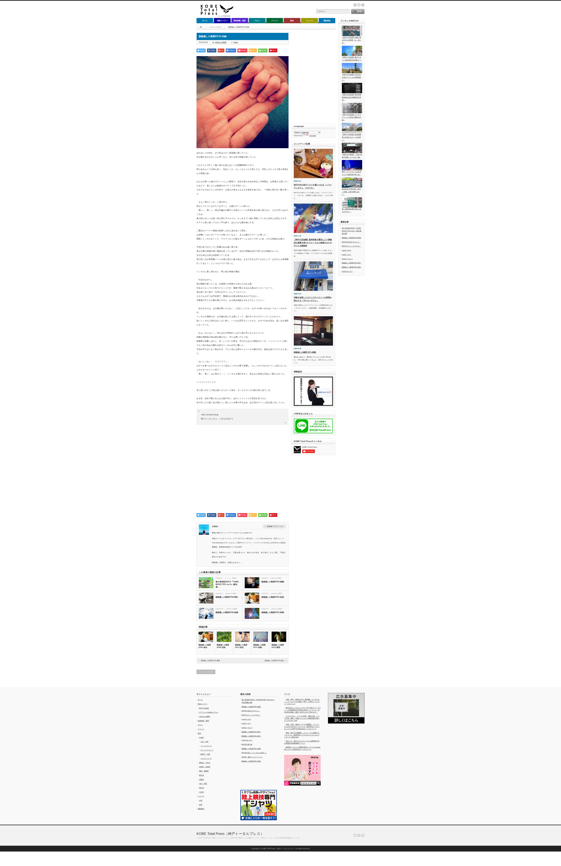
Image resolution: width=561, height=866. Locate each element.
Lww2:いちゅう (347, 259)
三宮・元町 (204, 742)
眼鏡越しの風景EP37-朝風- (259, 646)
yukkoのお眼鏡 (220, 42)
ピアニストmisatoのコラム (208, 712)
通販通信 (326, 21)
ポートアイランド (206, 750)
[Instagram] (363, 835)
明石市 (201, 788)
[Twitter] (355, 835)
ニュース (309, 21)
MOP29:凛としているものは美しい (254, 753)
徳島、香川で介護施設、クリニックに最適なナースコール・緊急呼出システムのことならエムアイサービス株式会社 (302, 735)
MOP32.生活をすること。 (351, 242)
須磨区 (234, 578)
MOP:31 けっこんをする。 (351, 246)
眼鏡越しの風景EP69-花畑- (223, 646)
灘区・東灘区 (204, 771)
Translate (312, 135)
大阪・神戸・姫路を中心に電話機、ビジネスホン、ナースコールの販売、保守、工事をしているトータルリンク (302, 702)
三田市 (201, 792)
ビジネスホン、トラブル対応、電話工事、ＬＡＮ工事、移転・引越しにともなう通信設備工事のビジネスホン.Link (302, 718)
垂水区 (201, 775)
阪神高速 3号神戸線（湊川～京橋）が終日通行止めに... (351, 191)
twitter (359, 5)
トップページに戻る (206, 672)
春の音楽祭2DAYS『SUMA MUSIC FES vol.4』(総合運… (227, 584)
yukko (235, 42)
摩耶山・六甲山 (204, 763)
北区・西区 (203, 783)
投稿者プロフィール (275, 526)
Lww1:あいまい (347, 271)
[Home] (201, 27)
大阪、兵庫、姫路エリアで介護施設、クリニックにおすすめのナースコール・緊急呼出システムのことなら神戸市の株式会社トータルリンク (302, 727)
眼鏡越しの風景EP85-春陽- (273, 582)
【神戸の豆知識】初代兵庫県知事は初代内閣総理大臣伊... (351, 97)
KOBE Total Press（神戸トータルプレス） (230, 834)
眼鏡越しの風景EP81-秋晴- (273, 612)
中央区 (201, 737)
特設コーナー (222, 21)
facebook (363, 5)
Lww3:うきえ (346, 254)
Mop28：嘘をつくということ (252, 757)
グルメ (257, 21)
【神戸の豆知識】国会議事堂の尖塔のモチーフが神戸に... (351, 137)
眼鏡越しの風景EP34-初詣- (274, 660)
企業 (200, 800)
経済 (200, 804)
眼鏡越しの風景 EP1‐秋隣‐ (305, 352)
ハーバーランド (206, 746)
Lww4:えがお (346, 250)
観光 (292, 21)
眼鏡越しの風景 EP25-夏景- (278, 646)
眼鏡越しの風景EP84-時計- (227, 597)
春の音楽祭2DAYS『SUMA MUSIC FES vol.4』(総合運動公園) (351, 230)
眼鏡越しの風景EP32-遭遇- (210, 660)
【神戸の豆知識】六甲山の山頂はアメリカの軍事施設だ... (351, 77)
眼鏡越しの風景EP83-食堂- (273, 597)
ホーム (204, 21)
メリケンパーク (206, 758)
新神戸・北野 (205, 754)
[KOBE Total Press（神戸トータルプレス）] (215, 16)
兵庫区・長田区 (204, 767)
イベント (274, 21)
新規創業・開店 (240, 21)
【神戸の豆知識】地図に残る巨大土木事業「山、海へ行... (351, 40)
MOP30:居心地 (247, 744)
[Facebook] (359, 835)
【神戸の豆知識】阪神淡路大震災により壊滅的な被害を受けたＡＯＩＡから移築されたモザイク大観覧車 (313, 242)
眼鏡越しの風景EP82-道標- (227, 612)
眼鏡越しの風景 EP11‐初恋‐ (241, 646)
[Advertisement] (242, 470)
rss (355, 5)
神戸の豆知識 (204, 708)
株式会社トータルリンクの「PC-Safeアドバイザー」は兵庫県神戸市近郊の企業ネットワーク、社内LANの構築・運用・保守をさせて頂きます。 (302, 710)
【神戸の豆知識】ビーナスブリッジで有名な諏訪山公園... (351, 117)
